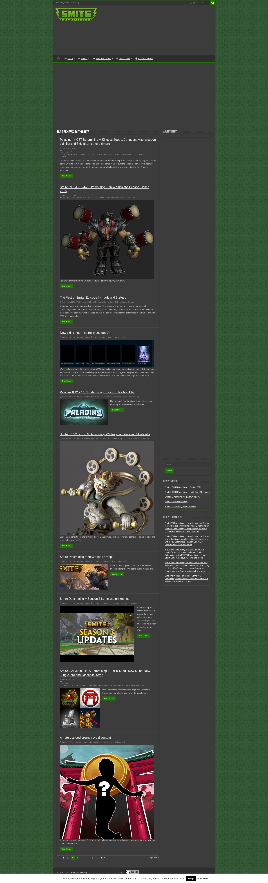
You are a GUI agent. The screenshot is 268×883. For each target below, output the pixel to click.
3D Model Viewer (145, 58)
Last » (104, 858)
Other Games (124, 58)
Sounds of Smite (103, 58)
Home (59, 58)
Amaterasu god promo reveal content (85, 737)
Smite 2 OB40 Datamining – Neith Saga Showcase (187, 492)
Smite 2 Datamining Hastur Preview (180, 506)
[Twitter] (194, 3)
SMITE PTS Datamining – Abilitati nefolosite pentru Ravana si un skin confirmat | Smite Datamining (184, 552)
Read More (203, 878)
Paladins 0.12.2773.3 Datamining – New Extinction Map (97, 392)
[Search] (212, 2)
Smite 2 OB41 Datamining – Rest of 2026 (183, 487)
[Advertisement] (156, 30)
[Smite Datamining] (76, 14)
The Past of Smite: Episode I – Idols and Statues (93, 297)
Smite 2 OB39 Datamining (176, 501)
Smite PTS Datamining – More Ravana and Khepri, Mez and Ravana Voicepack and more (186, 579)
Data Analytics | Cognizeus (177, 576)
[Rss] (191, 3)
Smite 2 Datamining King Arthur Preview (182, 497)
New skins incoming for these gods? (85, 333)
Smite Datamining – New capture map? (86, 557)
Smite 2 (84, 58)
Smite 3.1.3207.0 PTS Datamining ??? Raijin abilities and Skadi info (105, 434)
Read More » (66, 176)
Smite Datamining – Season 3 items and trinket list (94, 599)
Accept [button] (191, 879)
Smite (70, 58)
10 (92, 858)
